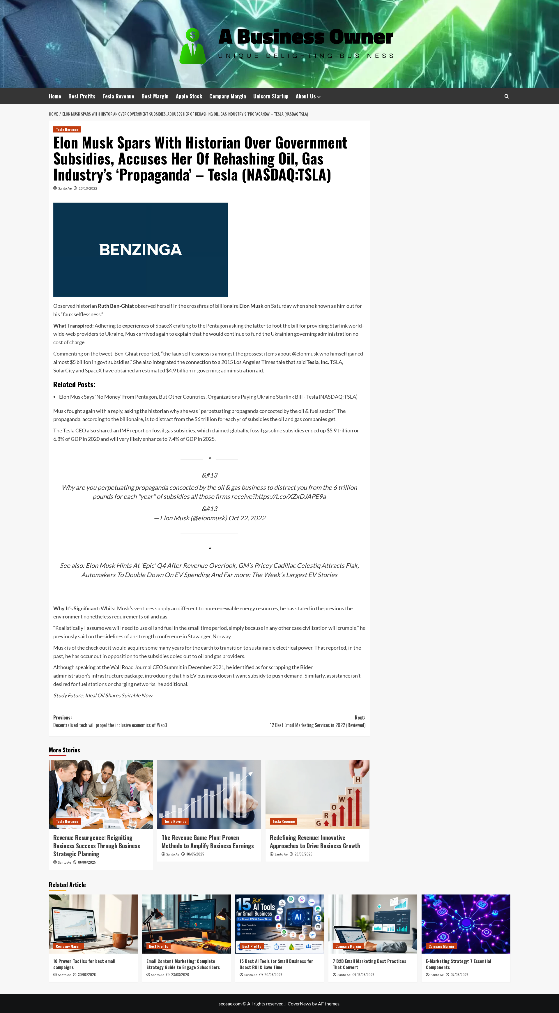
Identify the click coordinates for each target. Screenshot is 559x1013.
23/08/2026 (180, 974)
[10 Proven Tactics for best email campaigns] (93, 924)
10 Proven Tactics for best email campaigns (84, 964)
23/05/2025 (303, 853)
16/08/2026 (366, 974)
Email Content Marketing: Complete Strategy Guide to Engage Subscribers (183, 964)
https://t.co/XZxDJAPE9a (290, 496)
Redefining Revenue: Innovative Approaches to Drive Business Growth (315, 841)
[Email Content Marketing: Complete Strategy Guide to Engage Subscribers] (186, 924)
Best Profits (81, 96)
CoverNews (299, 1003)
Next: (317, 721)
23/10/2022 (88, 188)
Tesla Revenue (118, 96)
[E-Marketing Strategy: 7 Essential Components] (466, 924)
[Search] (506, 96)
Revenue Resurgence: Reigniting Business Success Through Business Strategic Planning (96, 845)
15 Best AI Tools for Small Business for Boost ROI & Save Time (276, 964)
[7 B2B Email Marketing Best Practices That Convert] (372, 924)
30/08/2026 (87, 974)
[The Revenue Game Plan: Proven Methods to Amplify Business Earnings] (209, 794)
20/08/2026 (273, 974)
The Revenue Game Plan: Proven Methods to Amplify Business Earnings (208, 841)
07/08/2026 (459, 974)
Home (55, 96)
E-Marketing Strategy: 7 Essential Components (458, 964)
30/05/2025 (195, 853)
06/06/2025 (87, 862)
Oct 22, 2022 (246, 518)
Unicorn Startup (271, 96)
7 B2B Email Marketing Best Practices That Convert (369, 964)
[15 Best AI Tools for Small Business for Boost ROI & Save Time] (279, 924)
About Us (306, 96)
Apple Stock (189, 96)
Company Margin (227, 96)
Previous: (110, 721)
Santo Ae (65, 188)
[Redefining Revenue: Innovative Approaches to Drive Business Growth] (317, 794)
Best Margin (155, 96)
